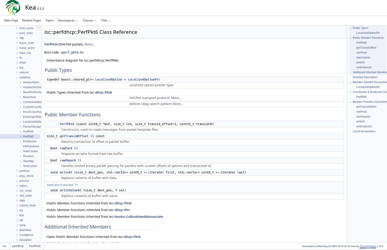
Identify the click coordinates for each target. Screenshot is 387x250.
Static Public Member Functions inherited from (94, 237)
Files (104, 20)
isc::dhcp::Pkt (119, 210)
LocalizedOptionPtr (144, 79)
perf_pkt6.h (72, 52)
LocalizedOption (108, 79)
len (128, 124)
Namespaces (66, 20)
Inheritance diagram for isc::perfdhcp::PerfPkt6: (83, 60)
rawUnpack (68, 160)
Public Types (360, 28)
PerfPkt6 (51, 44)
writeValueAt (70, 190)
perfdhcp (18, 246)
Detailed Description (365, 77)
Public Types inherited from (79, 92)
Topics (49, 20)
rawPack (66, 148)
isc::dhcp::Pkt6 (101, 92)
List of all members (364, 131)
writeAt (66, 172)
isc (5, 246)
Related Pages (31, 20)
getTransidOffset (74, 136)
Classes (88, 20)
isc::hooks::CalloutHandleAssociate (136, 216)
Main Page (11, 20)
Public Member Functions (368, 37)
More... (90, 44)
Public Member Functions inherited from (89, 203)
